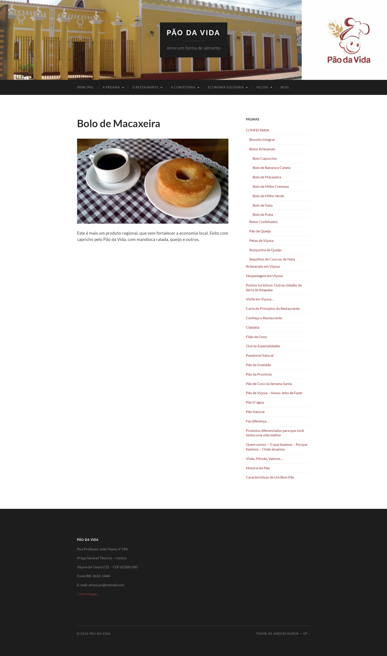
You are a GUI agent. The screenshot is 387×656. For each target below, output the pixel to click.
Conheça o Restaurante (264, 318)
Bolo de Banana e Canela (271, 167)
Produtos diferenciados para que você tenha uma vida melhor (275, 432)
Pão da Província (259, 374)
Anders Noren (286, 633)
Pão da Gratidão (258, 365)
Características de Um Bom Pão (270, 477)
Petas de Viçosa (261, 240)
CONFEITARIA (257, 130)
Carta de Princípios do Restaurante (273, 308)
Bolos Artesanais (262, 149)
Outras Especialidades (263, 346)
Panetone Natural (259, 355)
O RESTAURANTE (145, 87)
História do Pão (258, 468)
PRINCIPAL (85, 87)
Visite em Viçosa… (260, 299)
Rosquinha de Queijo (265, 250)
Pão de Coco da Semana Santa (269, 383)
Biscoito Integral (262, 139)
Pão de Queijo (260, 231)
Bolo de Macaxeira (267, 177)
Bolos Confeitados (263, 221)
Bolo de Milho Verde (268, 196)
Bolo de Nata (263, 205)
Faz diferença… (257, 421)
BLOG (285, 87)
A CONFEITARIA (183, 87)
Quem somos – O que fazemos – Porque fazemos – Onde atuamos (276, 446)
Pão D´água (255, 402)
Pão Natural (255, 411)
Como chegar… (88, 594)
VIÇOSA (262, 87)
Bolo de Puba (263, 214)
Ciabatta (252, 327)
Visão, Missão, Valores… (264, 458)
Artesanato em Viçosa (263, 266)
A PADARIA (111, 87)
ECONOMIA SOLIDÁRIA (226, 87)
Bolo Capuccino (265, 158)
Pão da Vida (193, 32)
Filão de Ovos (256, 337)
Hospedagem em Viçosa (264, 275)
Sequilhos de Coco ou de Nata (272, 259)
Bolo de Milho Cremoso (271, 186)
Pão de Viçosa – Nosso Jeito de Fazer (274, 393)
